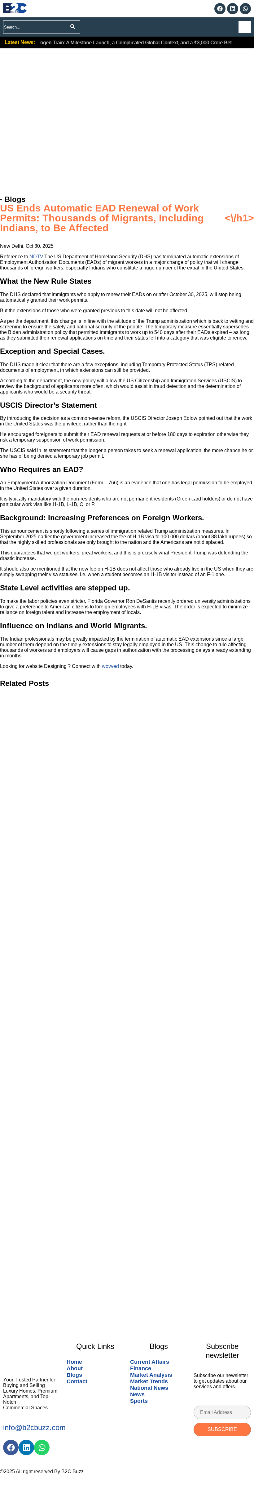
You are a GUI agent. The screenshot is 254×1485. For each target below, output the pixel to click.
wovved (111, 666)
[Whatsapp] (245, 8)
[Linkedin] (232, 8)
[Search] (72, 27)
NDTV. (36, 256)
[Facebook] (220, 8)
